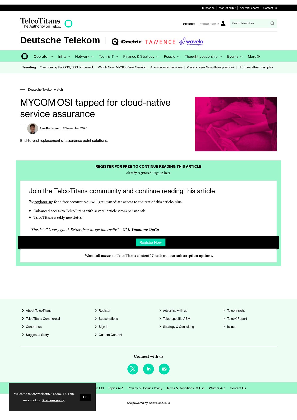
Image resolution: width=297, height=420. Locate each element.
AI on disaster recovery (166, 67)
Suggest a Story (37, 335)
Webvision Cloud (159, 403)
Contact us (34, 327)
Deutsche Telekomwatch (45, 89)
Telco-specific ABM (176, 319)
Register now (151, 242)
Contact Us (270, 8)
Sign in (103, 327)
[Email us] (164, 369)
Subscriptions (108, 319)
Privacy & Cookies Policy (145, 388)
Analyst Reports (249, 8)
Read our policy (53, 400)
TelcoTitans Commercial (43, 319)
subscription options (194, 255)
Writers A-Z (217, 388)
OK (85, 397)
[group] (252, 56)
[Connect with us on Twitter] (132, 369)
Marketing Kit (227, 8)
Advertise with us (175, 311)
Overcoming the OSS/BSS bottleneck (67, 67)
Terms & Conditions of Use (186, 388)
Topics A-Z (115, 388)
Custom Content (110, 335)
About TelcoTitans (38, 311)
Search (272, 23)
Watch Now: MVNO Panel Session (122, 67)
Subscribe (208, 8)
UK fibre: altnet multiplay (256, 67)
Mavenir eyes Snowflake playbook (211, 67)
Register (104, 166)
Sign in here (162, 172)
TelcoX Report (237, 319)
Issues (231, 327)
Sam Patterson (50, 128)
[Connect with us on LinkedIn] (148, 369)
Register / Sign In (209, 23)
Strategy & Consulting (178, 327)
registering (43, 202)
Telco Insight (236, 311)
